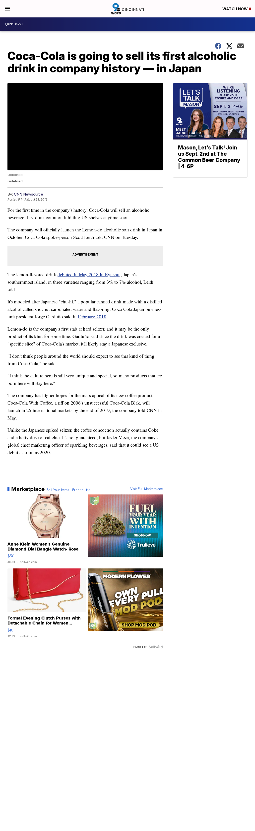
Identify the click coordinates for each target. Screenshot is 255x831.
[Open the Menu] (7, 8)
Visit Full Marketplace (146, 489)
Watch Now (235, 8)
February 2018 (92, 316)
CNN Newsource (28, 194)
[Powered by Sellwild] (155, 647)
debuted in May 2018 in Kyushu (89, 274)
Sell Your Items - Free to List (68, 490)
